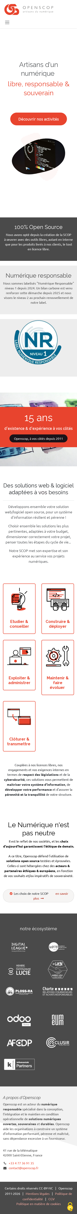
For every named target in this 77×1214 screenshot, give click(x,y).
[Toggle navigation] (7, 22)
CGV (51, 1199)
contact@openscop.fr (23, 1168)
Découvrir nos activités (38, 118)
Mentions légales (38, 1193)
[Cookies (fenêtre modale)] (70, 1207)
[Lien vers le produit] (19, 600)
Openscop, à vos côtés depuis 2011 (38, 438)
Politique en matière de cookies (38, 1204)
